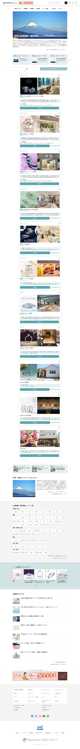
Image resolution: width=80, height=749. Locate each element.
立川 (16, 524)
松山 (43, 546)
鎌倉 (36, 524)
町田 (22, 524)
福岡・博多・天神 (16, 552)
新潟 (16, 530)
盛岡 (50, 511)
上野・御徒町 (57, 521)
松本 (43, 530)
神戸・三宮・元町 (47, 540)
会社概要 (17, 732)
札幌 (22, 511)
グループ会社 (56, 732)
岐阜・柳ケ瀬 (22, 534)
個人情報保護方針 (48, 732)
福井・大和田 (36, 530)
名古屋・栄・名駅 (30, 534)
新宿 (23, 521)
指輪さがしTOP (18, 8)
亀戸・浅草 (29, 524)
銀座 (57, 517)
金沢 (29, 530)
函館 (16, 511)
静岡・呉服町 (15, 534)
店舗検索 (38, 8)
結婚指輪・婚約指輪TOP (25, 670)
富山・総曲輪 (22, 530)
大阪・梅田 (23, 540)
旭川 (29, 511)
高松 (36, 546)
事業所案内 (31, 732)
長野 (50, 530)
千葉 (43, 517)
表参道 (37, 521)
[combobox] (56, 2)
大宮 (36, 517)
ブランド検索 (45, 8)
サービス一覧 (23, 732)
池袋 (51, 521)
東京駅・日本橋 (16, 521)
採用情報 (62, 732)
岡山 (16, 546)
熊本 (31, 552)
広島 (29, 546)
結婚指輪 (26, 8)
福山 (22, 546)
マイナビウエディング (16, 670)
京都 (16, 540)
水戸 (16, 517)
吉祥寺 (64, 517)
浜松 (57, 530)
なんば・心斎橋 (40, 540)
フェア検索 (53, 8)
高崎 (29, 517)
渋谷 (44, 521)
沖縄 (46, 552)
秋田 (57, 511)
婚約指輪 (32, 8)
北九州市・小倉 (24, 552)
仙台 (43, 511)
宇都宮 (22, 517)
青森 (36, 511)
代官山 (30, 521)
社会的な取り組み (38, 732)
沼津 (64, 530)
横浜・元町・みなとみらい (46, 524)
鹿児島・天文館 (39, 552)
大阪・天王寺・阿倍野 (31, 540)
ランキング (60, 8)
